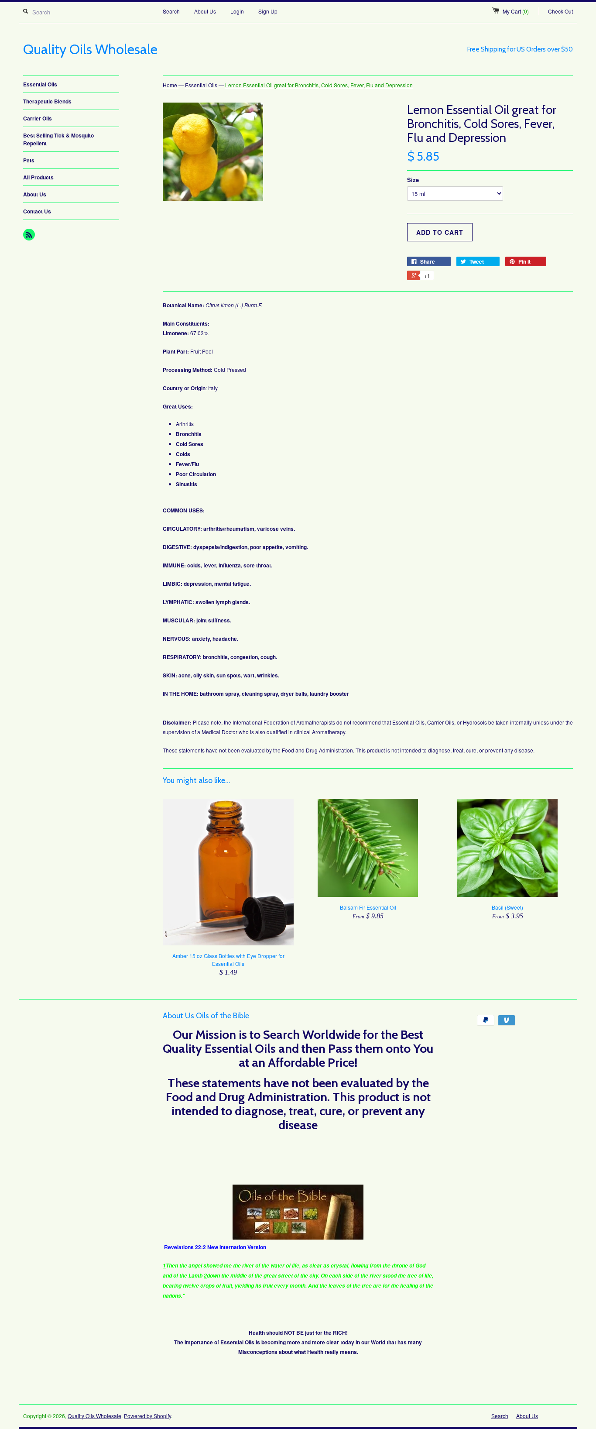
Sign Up (267, 11)
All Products (38, 177)
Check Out (560, 11)
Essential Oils (40, 84)
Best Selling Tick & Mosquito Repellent (58, 139)
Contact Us (37, 211)
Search (171, 11)
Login (237, 11)
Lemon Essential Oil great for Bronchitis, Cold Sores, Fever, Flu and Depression (319, 85)
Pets (28, 160)
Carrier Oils (37, 118)
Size (413, 179)
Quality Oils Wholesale (94, 1415)
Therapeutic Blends (47, 101)
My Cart (516, 11)
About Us (205, 11)
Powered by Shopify (147, 1415)
